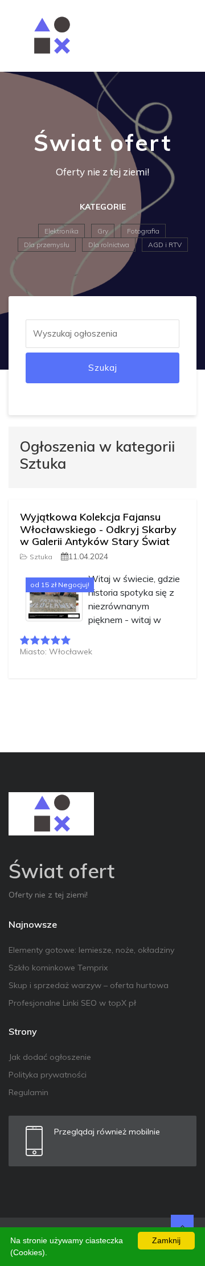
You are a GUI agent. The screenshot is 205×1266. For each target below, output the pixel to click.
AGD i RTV (165, 244)
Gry (102, 231)
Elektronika (61, 231)
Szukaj (102, 367)
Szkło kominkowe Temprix (58, 967)
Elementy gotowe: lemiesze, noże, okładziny (91, 950)
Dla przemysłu (46, 244)
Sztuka (41, 556)
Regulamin (28, 1092)
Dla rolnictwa (108, 244)
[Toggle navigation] (180, 35)
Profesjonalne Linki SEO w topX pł (72, 1003)
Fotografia (143, 231)
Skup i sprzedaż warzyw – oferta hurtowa (89, 985)
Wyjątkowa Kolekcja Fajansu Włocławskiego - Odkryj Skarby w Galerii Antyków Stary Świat (98, 529)
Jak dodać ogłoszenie (50, 1057)
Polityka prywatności (48, 1075)
